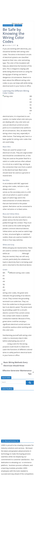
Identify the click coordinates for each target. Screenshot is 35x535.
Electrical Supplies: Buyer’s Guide (13, 393)
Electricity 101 (18, 25)
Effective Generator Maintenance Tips (17, 372)
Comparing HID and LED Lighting (13, 396)
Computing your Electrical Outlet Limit (15, 400)
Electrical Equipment (8, 25)
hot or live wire (21, 189)
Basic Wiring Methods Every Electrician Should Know (16, 364)
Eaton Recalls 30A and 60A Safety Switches (17, 420)
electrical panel (15, 253)
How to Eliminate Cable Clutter (12, 435)
